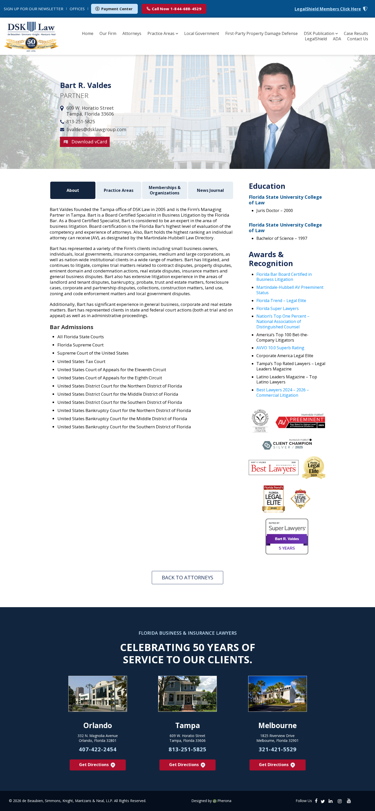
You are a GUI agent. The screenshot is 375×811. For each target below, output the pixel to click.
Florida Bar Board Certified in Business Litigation (284, 276)
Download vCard (89, 142)
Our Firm (107, 33)
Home (87, 33)
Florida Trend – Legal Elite (281, 300)
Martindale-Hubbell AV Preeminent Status (289, 289)
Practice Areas (160, 33)
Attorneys (131, 33)
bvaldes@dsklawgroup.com (96, 129)
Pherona (224, 800)
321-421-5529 (277, 749)
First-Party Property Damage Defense (261, 33)
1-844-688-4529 (176, 8)
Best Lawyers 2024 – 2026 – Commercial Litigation (282, 392)
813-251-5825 (80, 121)
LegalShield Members (328, 9)
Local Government (201, 33)
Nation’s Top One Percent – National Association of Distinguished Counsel (282, 321)
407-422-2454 (98, 749)
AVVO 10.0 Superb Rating (280, 348)
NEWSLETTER (33, 8)
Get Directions (94, 764)
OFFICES (77, 8)
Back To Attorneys (187, 577)
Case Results (356, 33)
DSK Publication (319, 33)
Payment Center (117, 8)
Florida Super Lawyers (277, 308)
